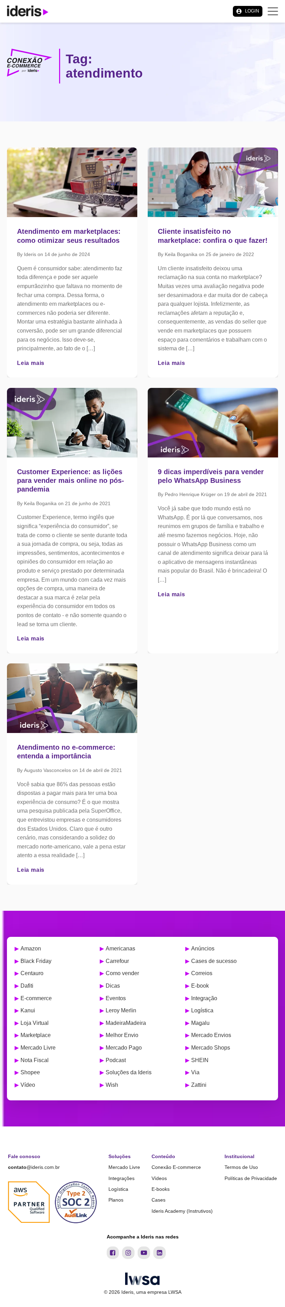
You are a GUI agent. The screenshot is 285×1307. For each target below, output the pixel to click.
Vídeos (159, 1178)
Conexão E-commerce (176, 1167)
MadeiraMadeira (126, 1023)
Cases (158, 1200)
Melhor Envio (122, 1035)
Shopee (30, 1072)
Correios (201, 973)
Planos (115, 1200)
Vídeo (28, 1085)
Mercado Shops (210, 1048)
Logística (202, 1010)
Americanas (120, 948)
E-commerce (36, 998)
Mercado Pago (124, 1048)
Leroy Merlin (121, 1010)
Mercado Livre (38, 1048)
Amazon (31, 948)
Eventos (116, 998)
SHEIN (200, 1060)
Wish (112, 1085)
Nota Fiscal (35, 1060)
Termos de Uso (241, 1167)
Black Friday (36, 961)
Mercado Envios (211, 1035)
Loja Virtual (35, 1023)
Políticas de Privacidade (251, 1178)
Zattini (198, 1085)
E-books (161, 1189)
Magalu (200, 1023)
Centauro (32, 973)
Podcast (116, 1060)
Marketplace (36, 1035)
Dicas (113, 986)
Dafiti (27, 986)
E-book (200, 986)
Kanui (28, 1010)
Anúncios (202, 948)
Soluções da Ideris (129, 1072)
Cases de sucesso (214, 961)
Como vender (122, 973)
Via (195, 1072)
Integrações (121, 1178)
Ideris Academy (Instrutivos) (182, 1211)
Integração (204, 998)
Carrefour (117, 961)
